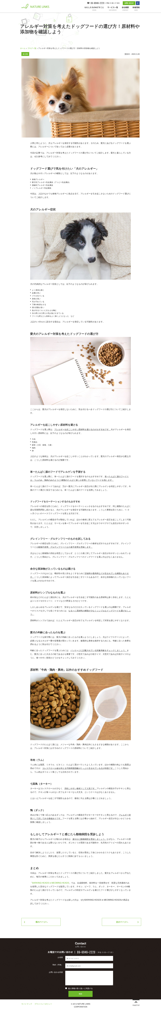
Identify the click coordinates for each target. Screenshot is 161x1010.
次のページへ (122, 921)
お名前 (60, 957)
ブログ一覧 (31, 48)
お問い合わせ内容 (56, 972)
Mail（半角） (58, 964)
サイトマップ (26, 1003)
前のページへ (42, 921)
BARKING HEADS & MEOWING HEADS (50, 882)
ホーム (22, 48)
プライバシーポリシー (43, 1003)
